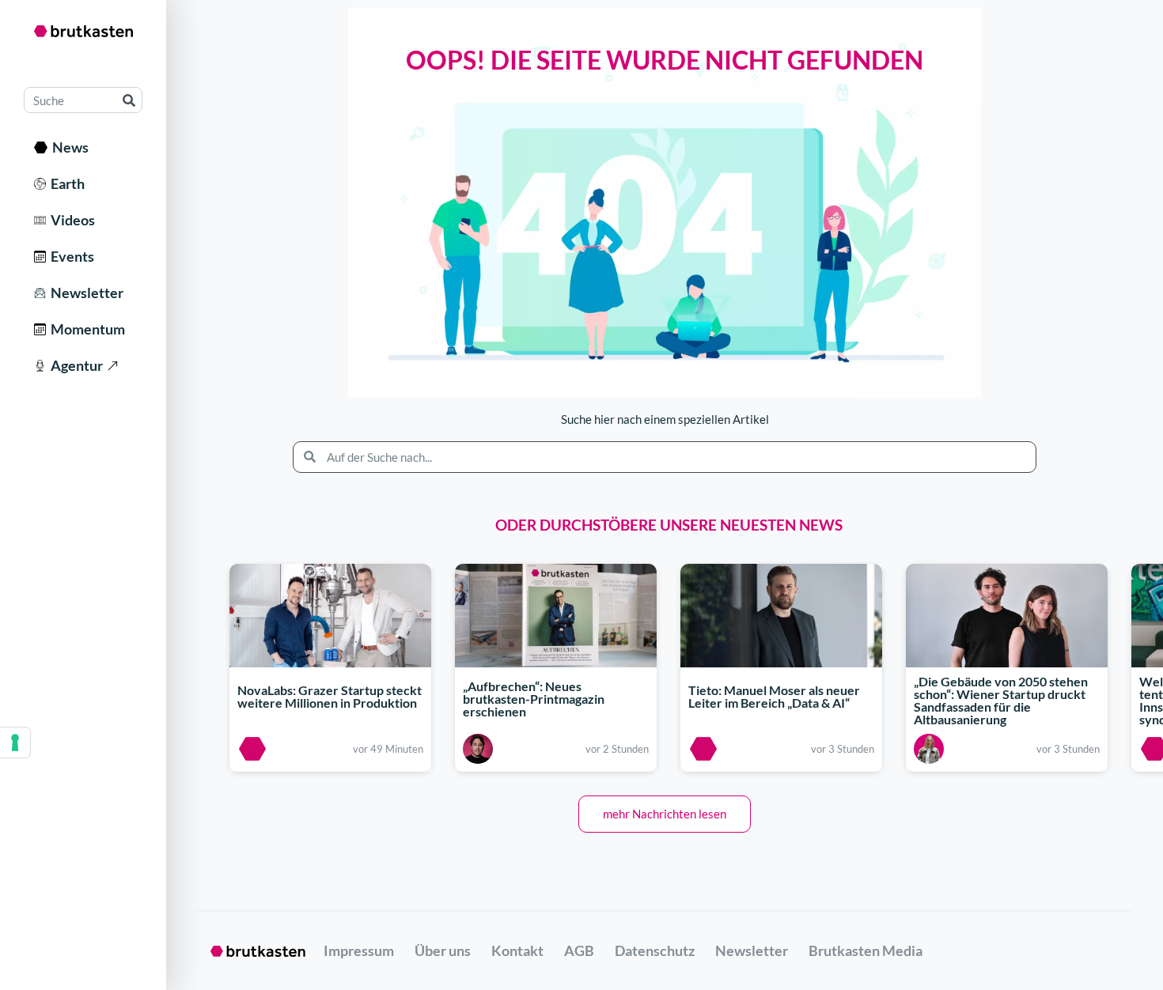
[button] (664, 814)
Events (70, 256)
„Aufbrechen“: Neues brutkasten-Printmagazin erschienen (533, 698)
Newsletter (84, 292)
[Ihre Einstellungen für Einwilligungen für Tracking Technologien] (15, 742)
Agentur (74, 365)
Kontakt (517, 950)
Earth (65, 183)
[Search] (129, 100)
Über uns (443, 950)
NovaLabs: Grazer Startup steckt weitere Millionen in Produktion (329, 696)
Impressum (359, 950)
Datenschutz (655, 950)
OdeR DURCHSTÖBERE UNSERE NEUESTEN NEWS (669, 525)
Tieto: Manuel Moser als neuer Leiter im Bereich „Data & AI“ (774, 696)
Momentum (85, 329)
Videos (70, 220)
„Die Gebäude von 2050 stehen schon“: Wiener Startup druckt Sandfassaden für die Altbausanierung (1001, 700)
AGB (579, 950)
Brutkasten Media (865, 950)
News (68, 147)
